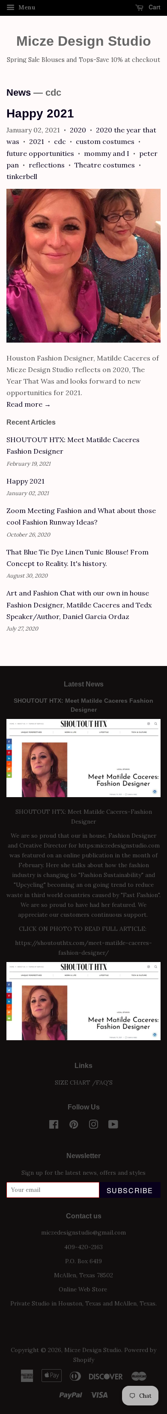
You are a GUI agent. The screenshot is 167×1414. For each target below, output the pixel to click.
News (18, 92)
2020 (78, 130)
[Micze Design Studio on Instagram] (93, 1126)
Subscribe (130, 1190)
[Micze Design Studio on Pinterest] (73, 1126)
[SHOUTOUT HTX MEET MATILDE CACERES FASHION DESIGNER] (83, 1038)
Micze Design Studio (83, 41)
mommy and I (106, 153)
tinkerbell (21, 176)
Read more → (28, 404)
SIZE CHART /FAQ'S (84, 1082)
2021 (36, 141)
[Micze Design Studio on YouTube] (113, 1126)
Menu (26, 7)
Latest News (84, 684)
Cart (154, 7)
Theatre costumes (105, 165)
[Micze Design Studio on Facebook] (54, 1126)
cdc (60, 141)
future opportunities (40, 153)
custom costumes (105, 141)
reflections (47, 165)
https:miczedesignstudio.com (119, 845)
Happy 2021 (40, 113)
